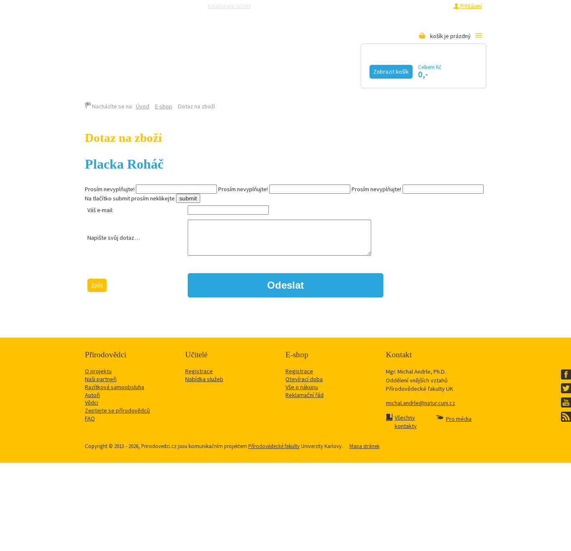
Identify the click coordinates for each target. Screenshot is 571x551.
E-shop (163, 106)
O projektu (98, 371)
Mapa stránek (364, 446)
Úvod (142, 106)
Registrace (436, 6)
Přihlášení (471, 6)
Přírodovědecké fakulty (274, 446)
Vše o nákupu (302, 387)
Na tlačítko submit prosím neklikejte (130, 198)
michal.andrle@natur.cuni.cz (420, 403)
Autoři (92, 395)
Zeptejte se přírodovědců (291, 6)
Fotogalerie (346, 70)
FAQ (90, 418)
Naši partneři (101, 379)
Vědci (91, 402)
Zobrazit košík (391, 71)
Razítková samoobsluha (352, 6)
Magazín (232, 70)
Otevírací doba (304, 379)
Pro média (396, 6)
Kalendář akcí (163, 70)
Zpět (97, 285)
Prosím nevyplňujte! (110, 189)
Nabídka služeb (204, 379)
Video (285, 70)
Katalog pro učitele (229, 6)
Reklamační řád (305, 395)
